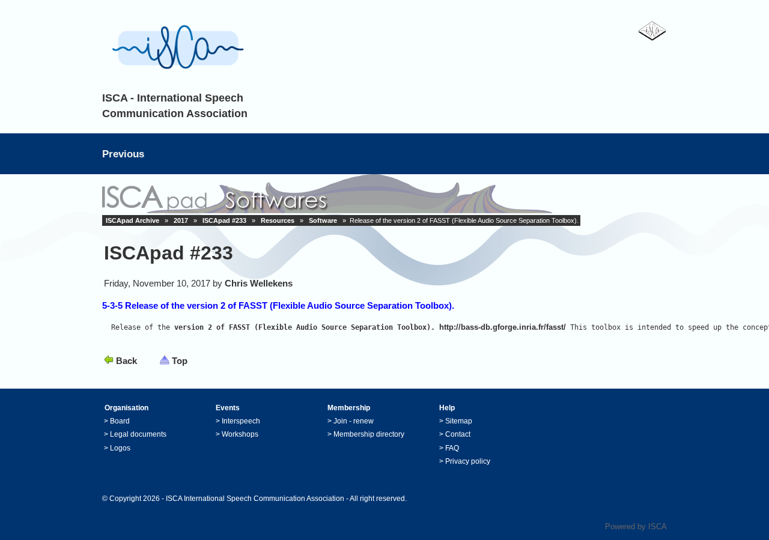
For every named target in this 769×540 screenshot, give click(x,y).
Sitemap (458, 421)
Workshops (240, 434)
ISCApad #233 (224, 220)
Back (126, 361)
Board (120, 421)
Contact (457, 434)
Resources (277, 220)
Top (179, 361)
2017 (181, 220)
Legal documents (138, 434)
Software (323, 220)
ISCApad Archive (132, 220)
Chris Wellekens (259, 283)
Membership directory (368, 434)
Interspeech (241, 421)
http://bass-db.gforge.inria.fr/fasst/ (502, 327)
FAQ (452, 448)
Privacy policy (467, 461)
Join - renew (353, 421)
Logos (120, 448)
